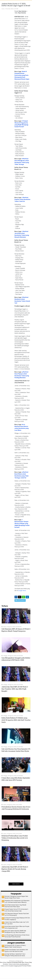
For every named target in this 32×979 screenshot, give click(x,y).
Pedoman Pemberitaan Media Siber (15, 962)
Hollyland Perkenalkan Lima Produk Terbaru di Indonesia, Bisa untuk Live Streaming (14, 838)
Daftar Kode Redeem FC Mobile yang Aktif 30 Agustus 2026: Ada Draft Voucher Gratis (15, 720)
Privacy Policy (28, 962)
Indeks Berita (16, 884)
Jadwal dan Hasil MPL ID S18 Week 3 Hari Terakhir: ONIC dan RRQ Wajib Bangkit (14, 689)
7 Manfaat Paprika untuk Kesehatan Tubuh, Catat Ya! (22, 199)
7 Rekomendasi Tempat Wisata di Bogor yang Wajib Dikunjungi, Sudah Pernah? (22, 523)
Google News (22, 590)
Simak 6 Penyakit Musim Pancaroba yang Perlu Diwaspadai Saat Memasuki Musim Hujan (22, 75)
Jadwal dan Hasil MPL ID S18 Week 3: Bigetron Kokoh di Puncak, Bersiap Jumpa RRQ (14, 869)
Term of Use (3, 962)
